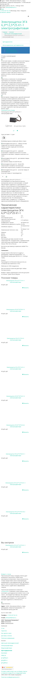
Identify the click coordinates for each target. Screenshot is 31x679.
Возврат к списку (6, 574)
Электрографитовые (11, 52)
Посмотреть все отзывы (8, 110)
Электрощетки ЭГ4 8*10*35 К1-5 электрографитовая (15, 310)
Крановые (4, 653)
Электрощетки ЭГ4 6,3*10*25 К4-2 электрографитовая (15, 512)
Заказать (26, 287)
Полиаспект (5, 591)
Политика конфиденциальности (10, 677)
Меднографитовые (11, 50)
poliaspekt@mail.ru (11, 7)
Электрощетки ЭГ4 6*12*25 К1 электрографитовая (15, 339)
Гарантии (4, 631)
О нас (2, 628)
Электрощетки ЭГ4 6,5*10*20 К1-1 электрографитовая (15, 454)
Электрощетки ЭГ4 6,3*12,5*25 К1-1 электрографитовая (15, 483)
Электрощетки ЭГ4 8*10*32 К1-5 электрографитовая (15, 397)
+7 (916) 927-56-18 (5, 10)
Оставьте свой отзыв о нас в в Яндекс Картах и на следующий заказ (14, 672)
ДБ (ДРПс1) (4, 660)
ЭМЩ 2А (3, 655)
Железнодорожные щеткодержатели (13, 45)
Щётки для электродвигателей (10, 643)
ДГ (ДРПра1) (4, 658)
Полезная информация (7, 638)
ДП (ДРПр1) (4, 663)
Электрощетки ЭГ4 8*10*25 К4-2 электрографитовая (15, 425)
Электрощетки (7, 48)
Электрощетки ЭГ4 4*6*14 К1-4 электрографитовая (15, 368)
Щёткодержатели (7, 42)
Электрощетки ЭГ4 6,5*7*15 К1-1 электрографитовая (15, 281)
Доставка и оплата (6, 635)
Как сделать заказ (6, 633)
